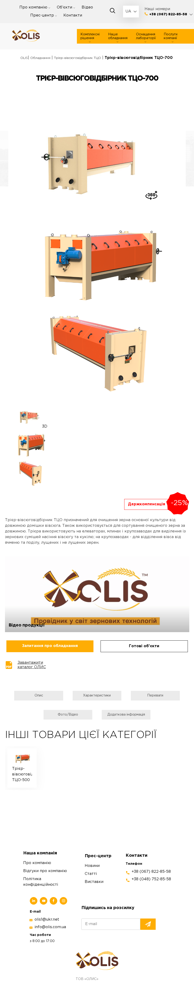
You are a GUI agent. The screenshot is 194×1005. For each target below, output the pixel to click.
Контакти (72, 15)
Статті (91, 874)
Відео (87, 7)
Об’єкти (64, 7)
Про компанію (33, 7)
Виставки (94, 882)
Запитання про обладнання (50, 646)
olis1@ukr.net (47, 919)
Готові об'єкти (144, 646)
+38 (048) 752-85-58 (151, 879)
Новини (92, 866)
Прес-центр (42, 15)
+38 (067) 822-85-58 (168, 14)
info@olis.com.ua (50, 927)
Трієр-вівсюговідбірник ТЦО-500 (22, 774)
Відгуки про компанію (45, 871)
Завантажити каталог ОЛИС (32, 665)
